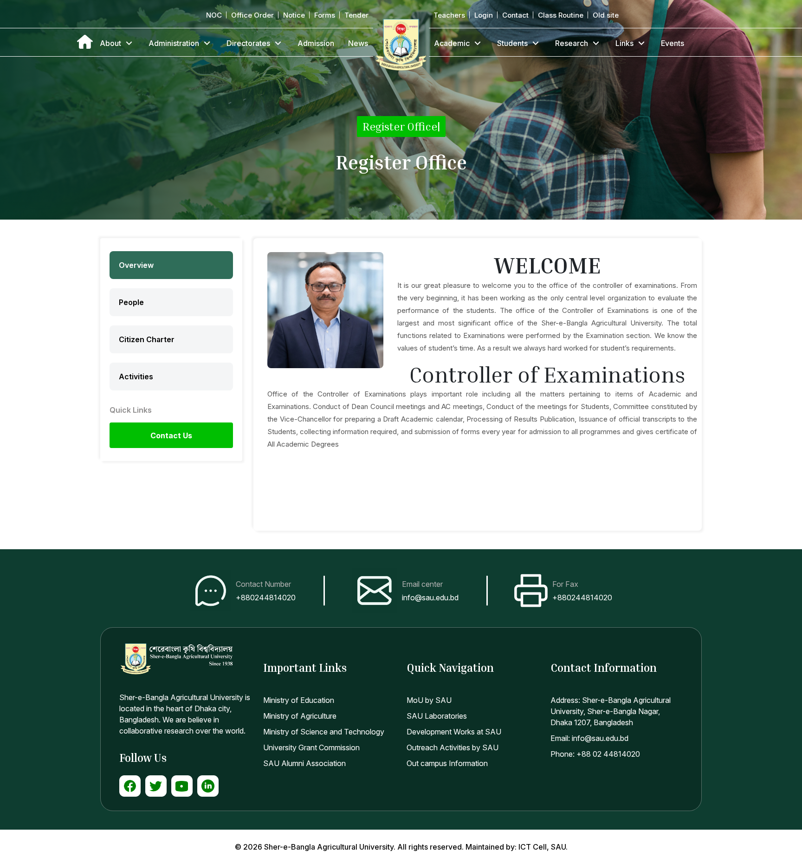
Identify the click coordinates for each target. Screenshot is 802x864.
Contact (515, 15)
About (110, 43)
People (131, 302)
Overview (136, 265)
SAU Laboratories (437, 716)
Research (571, 43)
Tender (356, 15)
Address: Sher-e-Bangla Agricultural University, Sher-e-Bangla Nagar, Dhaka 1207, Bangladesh (610, 711)
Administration (174, 43)
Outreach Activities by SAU (452, 747)
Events (672, 43)
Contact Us (171, 435)
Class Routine (560, 15)
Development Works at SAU (454, 731)
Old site (606, 15)
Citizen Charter (147, 339)
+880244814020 (266, 597)
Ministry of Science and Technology (323, 731)
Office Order (252, 15)
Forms (324, 15)
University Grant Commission (311, 747)
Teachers (449, 15)
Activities (136, 376)
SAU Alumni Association (304, 763)
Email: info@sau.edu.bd (589, 738)
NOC (214, 15)
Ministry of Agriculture (299, 716)
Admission (316, 43)
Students (512, 43)
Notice (294, 15)
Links (624, 43)
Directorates (248, 43)
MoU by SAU (429, 700)
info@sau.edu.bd (430, 597)
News (358, 43)
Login (483, 15)
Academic (452, 43)
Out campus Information (447, 763)
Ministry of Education (298, 700)
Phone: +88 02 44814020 (595, 754)
